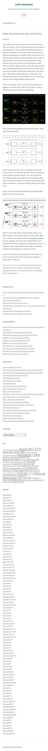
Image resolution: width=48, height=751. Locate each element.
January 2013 (7, 594)
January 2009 (7, 704)
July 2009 (5, 688)
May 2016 (6, 589)
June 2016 (6, 586)
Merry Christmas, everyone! (12, 391)
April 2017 (6, 559)
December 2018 (8, 508)
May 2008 (6, 725)
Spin (23, 476)
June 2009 (6, 691)
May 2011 (6, 645)
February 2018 (7, 535)
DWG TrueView (37, 238)
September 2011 (8, 637)
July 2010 (5, 661)
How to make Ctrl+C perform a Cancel (15, 303)
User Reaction (28, 480)
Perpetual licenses (10, 474)
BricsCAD (11, 459)
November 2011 (8, 632)
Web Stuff (18, 482)
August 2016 (7, 581)
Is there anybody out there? (23, 332)
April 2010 (6, 669)
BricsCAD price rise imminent (12, 416)
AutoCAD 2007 (30, 265)
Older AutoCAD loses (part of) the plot (22, 33)
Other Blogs (21, 471)
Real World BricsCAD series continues (15, 386)
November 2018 (8, 511)
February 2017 (7, 565)
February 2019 (7, 503)
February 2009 (7, 701)
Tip (40, 265)
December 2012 (8, 597)
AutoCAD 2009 (13, 452)
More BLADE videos (9, 383)
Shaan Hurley (15, 475)
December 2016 (8, 570)
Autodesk (28, 455)
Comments (7, 464)
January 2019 (7, 506)
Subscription (12, 477)
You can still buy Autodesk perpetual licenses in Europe (21, 298)
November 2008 (8, 709)
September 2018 (8, 516)
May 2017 (6, 557)
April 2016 (6, 591)
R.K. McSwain (7, 332)
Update (35, 478)
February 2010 (7, 674)
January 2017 (7, 567)
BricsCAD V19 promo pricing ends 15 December (18, 405)
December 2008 (8, 707)
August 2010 (7, 658)
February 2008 (7, 733)
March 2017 (6, 562)
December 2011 (8, 629)
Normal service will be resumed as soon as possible (19, 410)
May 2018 (6, 527)
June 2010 (6, 664)
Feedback (26, 466)
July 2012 (5, 610)
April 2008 (6, 728)
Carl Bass (21, 462)
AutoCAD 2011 (31, 452)
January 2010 (7, 677)
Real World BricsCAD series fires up (14, 389)
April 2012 (6, 618)
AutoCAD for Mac (10, 455)
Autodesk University (11, 457)
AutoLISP (24, 457)
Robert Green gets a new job (12, 381)
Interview (31, 467)
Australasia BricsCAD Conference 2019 (15, 375)
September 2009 (8, 683)
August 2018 (7, 519)
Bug (37, 265)
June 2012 (6, 613)
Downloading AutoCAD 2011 (12, 300)
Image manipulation (16, 468)
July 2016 (5, 583)
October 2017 (7, 546)
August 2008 (7, 717)
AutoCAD (22, 265)
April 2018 (6, 530)
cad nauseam (24, 4)
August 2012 (7, 607)
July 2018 (5, 522)
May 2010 (6, 666)
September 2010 (8, 656)
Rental (39, 473)
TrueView (6, 268)
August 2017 (7, 549)
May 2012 (6, 616)
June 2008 (6, 723)
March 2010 (6, 672)
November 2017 (8, 543)
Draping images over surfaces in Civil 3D (24, 335)
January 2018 (7, 538)
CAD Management (10, 462)
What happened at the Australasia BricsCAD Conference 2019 (23, 373)
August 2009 (7, 685)
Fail (17, 466)
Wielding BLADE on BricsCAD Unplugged (16, 402)
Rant (31, 474)
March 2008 (6, 731)
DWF (38, 268)
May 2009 (6, 693)
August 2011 (7, 640)
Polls (23, 473)
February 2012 (7, 624)
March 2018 (6, 532)
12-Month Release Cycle (11, 450)
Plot (15, 270)
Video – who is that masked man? (14, 400)
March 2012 (6, 621)
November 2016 (8, 573)
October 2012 (7, 602)
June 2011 (6, 642)
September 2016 (8, 578)
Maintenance (26, 470)
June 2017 (6, 554)
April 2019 (6, 498)
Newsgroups (8, 472)
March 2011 (6, 650)
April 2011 (6, 648)
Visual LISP (8, 482)
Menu (24, 15)
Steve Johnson (13, 273)
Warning (29, 270)
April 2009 (6, 696)
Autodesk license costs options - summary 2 (17, 314)
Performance (34, 472)
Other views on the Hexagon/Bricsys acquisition (18, 421)
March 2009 (6, 699)
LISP (15, 469)
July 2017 (5, 551)
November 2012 (8, 599)
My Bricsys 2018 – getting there (13, 418)
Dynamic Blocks (8, 270)
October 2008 (7, 712)
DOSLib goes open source (11, 408)
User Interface (12, 479)
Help (6, 468)
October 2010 (7, 653)
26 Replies (6, 39)
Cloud (30, 461)
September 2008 (8, 715)
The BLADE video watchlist (11, 378)
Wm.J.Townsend (8, 349)
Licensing (7, 470)
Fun (35, 465)
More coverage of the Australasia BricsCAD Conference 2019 (22, 370)
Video (39, 480)
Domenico (6, 341)
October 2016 (7, 575)
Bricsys (24, 459)
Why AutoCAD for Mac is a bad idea (23, 351)
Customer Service (23, 463)
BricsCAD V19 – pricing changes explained (16, 413)
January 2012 (7, 626)
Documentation (8, 466)
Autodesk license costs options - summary (17, 311)
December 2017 (8, 540)
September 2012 (8, 605)
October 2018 (7, 514)
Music (36, 470)
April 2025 (6, 495)
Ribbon (6, 476)
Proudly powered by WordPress (12, 747)
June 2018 (6, 524)
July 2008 (5, 720)
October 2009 (7, 680)
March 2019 (6, 500)
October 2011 (7, 634)
